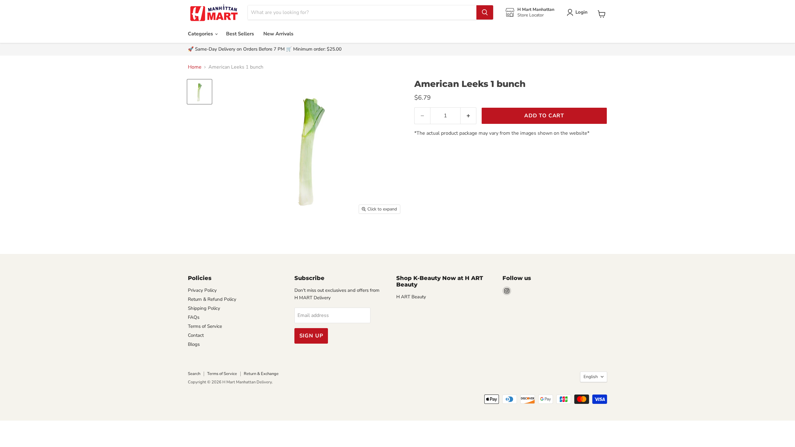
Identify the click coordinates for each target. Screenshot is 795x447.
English (591, 377)
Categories (201, 33)
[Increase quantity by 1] (468, 115)
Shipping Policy (204, 308)
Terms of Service (205, 326)
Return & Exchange (261, 374)
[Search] (484, 12)
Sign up (311, 335)
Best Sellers (240, 33)
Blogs (194, 344)
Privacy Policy (202, 290)
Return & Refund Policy (212, 299)
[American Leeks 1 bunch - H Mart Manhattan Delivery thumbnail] (199, 91)
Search (194, 374)
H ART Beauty (411, 297)
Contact (196, 335)
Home (195, 67)
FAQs (193, 317)
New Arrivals (278, 33)
